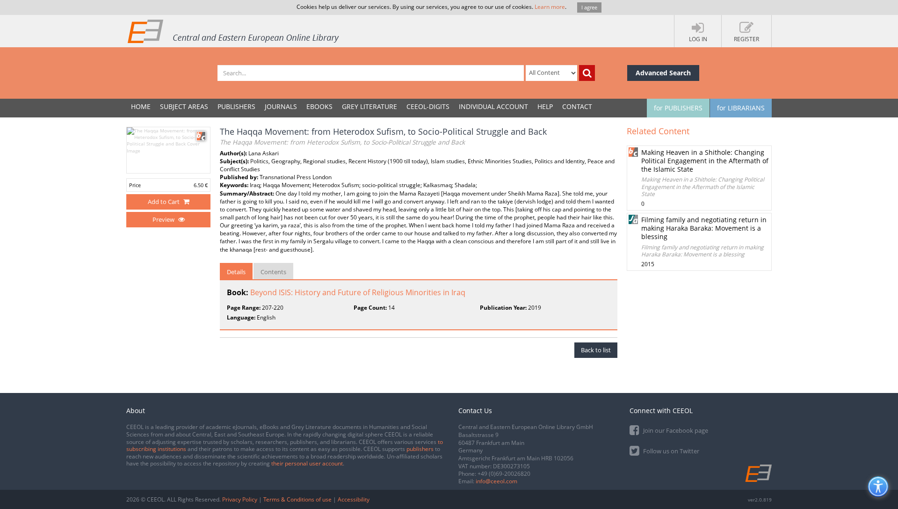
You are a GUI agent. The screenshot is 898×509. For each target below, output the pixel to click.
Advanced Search (663, 72)
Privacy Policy (239, 499)
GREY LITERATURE (369, 106)
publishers (420, 449)
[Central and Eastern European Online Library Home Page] (233, 31)
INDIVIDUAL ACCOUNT (493, 106)
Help (545, 106)
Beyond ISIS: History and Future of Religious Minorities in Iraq (357, 292)
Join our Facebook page (675, 430)
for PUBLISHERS (678, 107)
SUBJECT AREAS (184, 106)
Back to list (596, 350)
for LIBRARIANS (741, 107)
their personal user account (307, 463)
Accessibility (353, 499)
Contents (273, 272)
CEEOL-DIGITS (427, 106)
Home (141, 106)
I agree (589, 7)
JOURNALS (281, 106)
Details (236, 272)
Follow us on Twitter (670, 451)
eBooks (319, 106)
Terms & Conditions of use (297, 499)
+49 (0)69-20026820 (504, 474)
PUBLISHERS (236, 106)
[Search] (587, 73)
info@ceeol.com (496, 481)
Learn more (550, 7)
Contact (577, 106)
